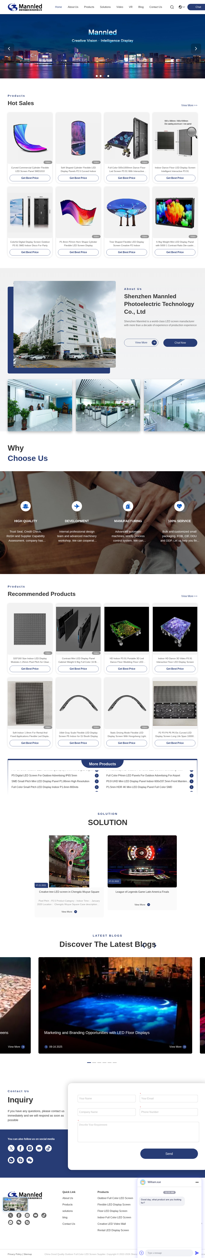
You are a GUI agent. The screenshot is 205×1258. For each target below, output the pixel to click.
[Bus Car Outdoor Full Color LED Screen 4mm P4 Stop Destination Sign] (97, 790)
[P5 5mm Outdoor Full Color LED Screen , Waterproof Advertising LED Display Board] (191, 790)
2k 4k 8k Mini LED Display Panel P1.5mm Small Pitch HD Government (146, 784)
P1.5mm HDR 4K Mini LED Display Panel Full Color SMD (139, 772)
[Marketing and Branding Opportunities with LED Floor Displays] (115, 1052)
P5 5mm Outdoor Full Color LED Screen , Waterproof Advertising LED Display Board (148, 789)
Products (67, 1204)
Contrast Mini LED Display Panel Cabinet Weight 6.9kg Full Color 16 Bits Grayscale (78, 660)
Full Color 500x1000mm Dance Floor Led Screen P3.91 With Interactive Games (126, 169)
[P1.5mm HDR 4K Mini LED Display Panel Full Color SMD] (191, 772)
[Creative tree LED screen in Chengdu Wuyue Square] (69, 861)
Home (58, 7)
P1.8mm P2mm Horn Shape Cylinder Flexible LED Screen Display (78, 244)
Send (169, 1153)
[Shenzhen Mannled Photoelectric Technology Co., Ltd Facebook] (19, 1215)
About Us (67, 1198)
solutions (105, 7)
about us (73, 7)
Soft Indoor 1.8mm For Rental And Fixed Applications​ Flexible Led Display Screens (30, 734)
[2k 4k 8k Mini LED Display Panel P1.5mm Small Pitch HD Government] (191, 784)
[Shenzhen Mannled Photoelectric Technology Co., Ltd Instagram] (29, 1148)
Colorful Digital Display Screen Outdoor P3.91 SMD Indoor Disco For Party (30, 244)
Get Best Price (30, 178)
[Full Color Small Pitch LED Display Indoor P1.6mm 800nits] (97, 772)
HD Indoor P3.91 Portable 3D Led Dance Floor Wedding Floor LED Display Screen (127, 660)
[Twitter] (10, 1148)
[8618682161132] (10, 1160)
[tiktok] (44, 1215)
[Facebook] (20, 1148)
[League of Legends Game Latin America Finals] (142, 861)
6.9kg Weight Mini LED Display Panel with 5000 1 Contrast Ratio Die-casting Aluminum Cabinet (175, 244)
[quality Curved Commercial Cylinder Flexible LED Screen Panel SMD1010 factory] (30, 138)
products (89, 7)
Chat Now (180, 342)
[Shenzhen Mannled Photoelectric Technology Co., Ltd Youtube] (35, 1215)
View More (67, 911)
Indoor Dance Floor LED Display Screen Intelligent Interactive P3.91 (175, 169)
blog (141, 7)
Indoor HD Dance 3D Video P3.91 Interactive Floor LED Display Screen (175, 660)
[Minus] (197, 1182)
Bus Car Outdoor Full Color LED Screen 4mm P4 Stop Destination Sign (52, 789)
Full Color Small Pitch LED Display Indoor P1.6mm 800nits (45, 772)
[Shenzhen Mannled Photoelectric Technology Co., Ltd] (25, 7)
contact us (155, 7)
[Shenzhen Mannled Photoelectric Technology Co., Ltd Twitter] (10, 1215)
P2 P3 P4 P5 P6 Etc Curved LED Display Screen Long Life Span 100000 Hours (175, 734)
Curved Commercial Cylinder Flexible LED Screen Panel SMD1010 (30, 169)
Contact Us (68, 1223)
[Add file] (141, 1252)
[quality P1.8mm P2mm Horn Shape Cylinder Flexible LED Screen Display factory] (78, 212)
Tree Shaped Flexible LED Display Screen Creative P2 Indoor (126, 244)
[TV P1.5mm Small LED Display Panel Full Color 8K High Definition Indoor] (191, 778)
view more (189, 105)
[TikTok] (48, 1148)
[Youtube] (38, 1148)
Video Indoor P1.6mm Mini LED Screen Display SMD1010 (45, 778)
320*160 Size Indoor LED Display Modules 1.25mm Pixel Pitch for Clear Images (30, 660)
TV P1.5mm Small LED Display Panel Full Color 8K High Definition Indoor (148, 778)
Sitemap (28, 1254)
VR (131, 7)
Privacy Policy (15, 1254)
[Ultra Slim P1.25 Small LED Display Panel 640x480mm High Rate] (97, 784)
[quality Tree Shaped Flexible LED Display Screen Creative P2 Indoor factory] (126, 212)
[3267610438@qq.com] (20, 1160)
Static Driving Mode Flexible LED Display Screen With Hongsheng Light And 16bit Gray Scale (127, 734)
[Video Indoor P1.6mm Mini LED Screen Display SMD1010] (97, 778)
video (119, 7)
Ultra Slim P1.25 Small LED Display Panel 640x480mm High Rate (49, 784)
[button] (97, 76)
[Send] (197, 1252)
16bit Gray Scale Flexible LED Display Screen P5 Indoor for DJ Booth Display (78, 734)
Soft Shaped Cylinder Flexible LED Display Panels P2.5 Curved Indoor (78, 169)
